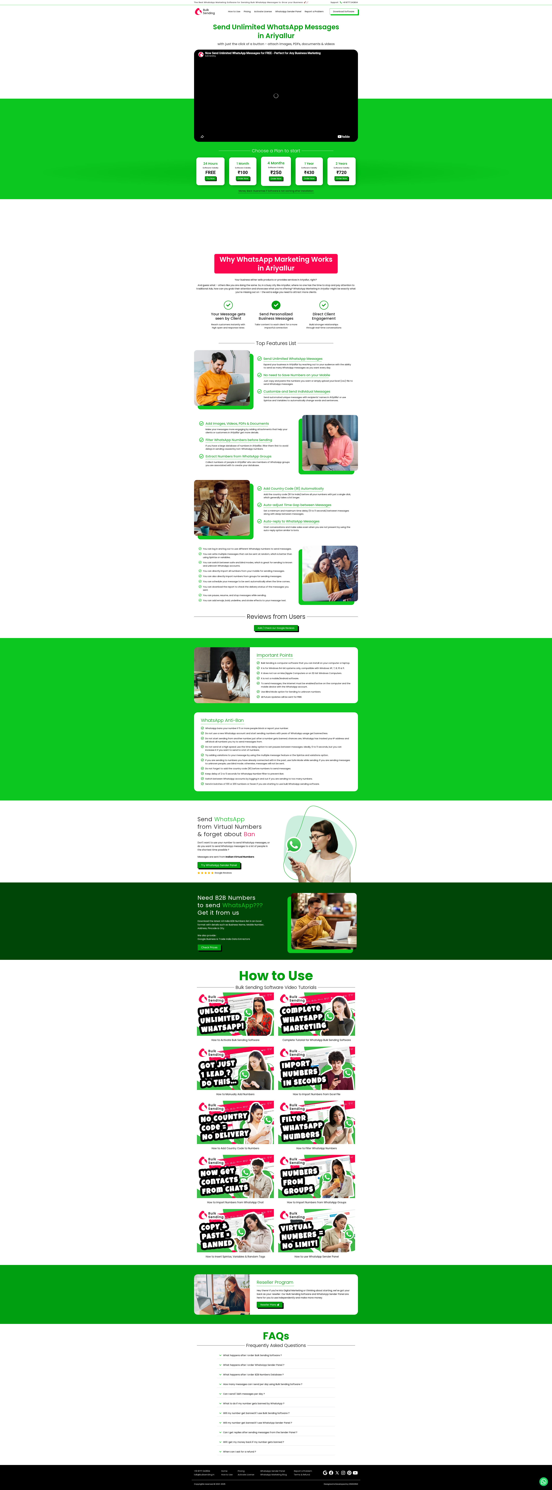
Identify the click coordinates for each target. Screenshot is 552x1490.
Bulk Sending (209, 11)
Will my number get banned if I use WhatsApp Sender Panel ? (257, 1422)
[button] (276, 1355)
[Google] (325, 1473)
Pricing (247, 11)
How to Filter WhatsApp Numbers (316, 1148)
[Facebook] (331, 1473)
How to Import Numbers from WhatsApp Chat (235, 1202)
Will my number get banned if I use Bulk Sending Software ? (256, 1413)
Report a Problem (314, 11)
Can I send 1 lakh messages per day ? (244, 1394)
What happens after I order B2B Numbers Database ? (253, 1374)
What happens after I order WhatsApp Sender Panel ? (253, 1365)
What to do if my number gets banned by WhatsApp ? (253, 1403)
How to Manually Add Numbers (235, 1094)
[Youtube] (355, 1473)
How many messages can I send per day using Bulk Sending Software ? (262, 1384)
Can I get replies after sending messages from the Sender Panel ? (260, 1432)
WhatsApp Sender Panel (288, 11)
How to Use (234, 11)
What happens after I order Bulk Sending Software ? (252, 1355)
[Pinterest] (349, 1473)
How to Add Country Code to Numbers (235, 1148)
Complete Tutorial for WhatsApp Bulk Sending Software (316, 1040)
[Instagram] (343, 1473)
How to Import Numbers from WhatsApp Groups (316, 1202)
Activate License (263, 11)
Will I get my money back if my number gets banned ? (253, 1442)
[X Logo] (337, 1473)
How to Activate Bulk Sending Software (235, 1040)
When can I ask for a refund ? (239, 1451)
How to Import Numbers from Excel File (316, 1094)
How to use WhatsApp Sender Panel (317, 1256)
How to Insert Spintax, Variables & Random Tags (235, 1256)
